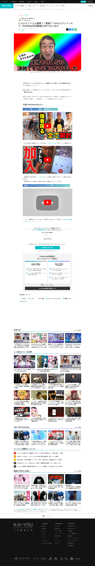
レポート (43, 536)
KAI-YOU (15, 9)
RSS (32, 530)
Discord (25, 530)
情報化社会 (57, 528)
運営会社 (70, 543)
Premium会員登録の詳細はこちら (47, 288)
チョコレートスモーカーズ (54, 298)
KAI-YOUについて (72, 526)
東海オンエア (29, 221)
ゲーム (56, 538)
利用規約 (70, 536)
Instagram (28, 530)
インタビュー (44, 540)
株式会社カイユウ (23, 509)
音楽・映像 (57, 536)
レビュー (43, 538)
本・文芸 (57, 526)
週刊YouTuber (28, 9)
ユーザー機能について (73, 533)
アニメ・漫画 (58, 531)
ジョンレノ (24, 301)
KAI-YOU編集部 (34, 509)
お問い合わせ (71, 528)
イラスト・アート (59, 533)
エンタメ (19, 9)
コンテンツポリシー (47, 509)
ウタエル (24, 298)
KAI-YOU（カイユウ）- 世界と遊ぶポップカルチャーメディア (6, 5)
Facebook (17, 530)
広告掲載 (70, 531)
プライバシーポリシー (73, 538)
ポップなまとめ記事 (46, 543)
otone (19, 30)
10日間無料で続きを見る (47, 247)
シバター (40, 177)
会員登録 (83, 1)
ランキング (44, 531)
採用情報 (70, 545)
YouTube (21, 530)
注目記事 (43, 528)
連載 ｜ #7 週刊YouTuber (25, 20)
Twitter (15, 530)
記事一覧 (43, 526)
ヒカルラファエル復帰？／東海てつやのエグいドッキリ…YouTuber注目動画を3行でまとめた (45, 24)
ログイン (90, 1)
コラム (24, 9)
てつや (36, 221)
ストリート (57, 540)
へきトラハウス (52, 143)
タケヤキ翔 (68, 219)
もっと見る (62, 5)
